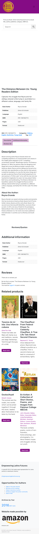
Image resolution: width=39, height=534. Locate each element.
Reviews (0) (7, 144)
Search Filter (9, 493)
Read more (6, 350)
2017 (30, 135)
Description (7, 140)
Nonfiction (10, 135)
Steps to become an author (13, 490)
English (4, 135)
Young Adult (18, 135)
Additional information (20, 140)
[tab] (7, 140)
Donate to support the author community (17, 491)
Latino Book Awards (11, 530)
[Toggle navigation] (34, 6)
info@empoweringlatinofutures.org (11, 476)
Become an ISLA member (13, 488)
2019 (14, 506)
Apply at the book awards (13, 486)
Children (29, 133)
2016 (5, 505)
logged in (12, 285)
